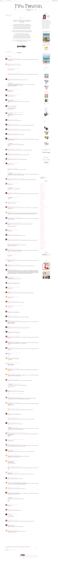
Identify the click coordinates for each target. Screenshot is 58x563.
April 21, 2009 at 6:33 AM (20, 178)
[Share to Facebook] (19, 52)
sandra (10, 254)
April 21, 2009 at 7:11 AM (16, 197)
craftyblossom (42, 195)
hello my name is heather (43, 206)
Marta (10, 477)
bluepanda (10, 487)
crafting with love (42, 194)
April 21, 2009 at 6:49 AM (14, 183)
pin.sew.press (42, 229)
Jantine (10, 413)
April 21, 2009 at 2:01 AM (13, 105)
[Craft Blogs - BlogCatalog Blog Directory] (29, 556)
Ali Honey (10, 128)
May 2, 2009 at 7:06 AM (16, 492)
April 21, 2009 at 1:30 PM (17, 282)
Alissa (10, 331)
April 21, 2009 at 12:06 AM (15, 89)
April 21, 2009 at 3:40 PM (14, 296)
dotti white (10, 379)
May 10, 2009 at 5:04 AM (15, 530)
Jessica (10, 341)
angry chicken (42, 187)
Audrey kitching (11, 466)
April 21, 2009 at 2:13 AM (20, 112)
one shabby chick (42, 227)
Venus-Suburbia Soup (12, 439)
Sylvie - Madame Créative (12, 112)
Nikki (9, 119)
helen (10, 206)
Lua (9, 105)
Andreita (10, 320)
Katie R (10, 133)
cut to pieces (42, 197)
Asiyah (10, 296)
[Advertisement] (44, 295)
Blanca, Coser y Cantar (11, 393)
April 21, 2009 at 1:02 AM (17, 99)
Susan (10, 192)
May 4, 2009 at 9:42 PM (15, 509)
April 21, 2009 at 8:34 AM (18, 222)
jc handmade (42, 212)
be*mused (41, 189)
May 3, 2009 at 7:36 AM (14, 504)
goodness (41, 203)
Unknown (9, 63)
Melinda (10, 291)
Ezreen (10, 357)
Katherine (9, 58)
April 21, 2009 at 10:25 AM (15, 243)
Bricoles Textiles (11, 99)
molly (9, 168)
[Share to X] (18, 52)
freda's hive (42, 202)
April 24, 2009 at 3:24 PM (14, 408)
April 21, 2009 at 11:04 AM (15, 254)
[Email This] (17, 52)
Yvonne (10, 243)
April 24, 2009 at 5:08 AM (14, 390)
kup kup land (42, 213)
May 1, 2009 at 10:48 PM (16, 487)
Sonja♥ (10, 460)
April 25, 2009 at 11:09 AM (15, 422)
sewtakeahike (42, 238)
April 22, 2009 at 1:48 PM (14, 347)
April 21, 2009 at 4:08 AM (15, 128)
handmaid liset (42, 204)
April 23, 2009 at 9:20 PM (16, 379)
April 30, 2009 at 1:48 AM (14, 477)
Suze (9, 311)
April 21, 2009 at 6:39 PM (14, 311)
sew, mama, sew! (42, 237)
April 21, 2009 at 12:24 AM (15, 94)
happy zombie (42, 205)
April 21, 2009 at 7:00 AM (14, 192)
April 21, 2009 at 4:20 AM (15, 133)
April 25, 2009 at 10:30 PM (23, 432)
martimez (9, 89)
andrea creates (42, 186)
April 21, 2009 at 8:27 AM (16, 217)
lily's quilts (41, 214)
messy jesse (42, 218)
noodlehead (42, 222)
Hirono (10, 408)
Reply (8, 61)
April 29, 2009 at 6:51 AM (17, 466)
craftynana (10, 217)
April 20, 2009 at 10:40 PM (15, 58)
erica (9, 504)
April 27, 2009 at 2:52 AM (18, 444)
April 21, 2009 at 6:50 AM (16, 187)
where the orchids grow (43, 246)
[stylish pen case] (46, 130)
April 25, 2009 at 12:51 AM (15, 413)
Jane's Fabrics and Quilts (13, 178)
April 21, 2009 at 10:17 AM (15, 234)
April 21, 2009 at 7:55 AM (14, 206)
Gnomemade (11, 492)
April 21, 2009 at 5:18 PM (19, 305)
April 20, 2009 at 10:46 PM (15, 63)
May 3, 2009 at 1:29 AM (16, 497)
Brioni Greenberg (11, 444)
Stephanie (10, 68)
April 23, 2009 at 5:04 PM (16, 368)
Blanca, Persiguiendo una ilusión (19, 393)
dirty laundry (42, 198)
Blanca (10, 390)
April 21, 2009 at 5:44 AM (15, 153)
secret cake (10, 368)
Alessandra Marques (12, 305)
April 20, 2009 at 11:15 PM (15, 68)
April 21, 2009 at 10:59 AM (16, 249)
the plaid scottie (42, 243)
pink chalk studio (42, 230)
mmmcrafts (41, 219)
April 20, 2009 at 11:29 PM (17, 73)
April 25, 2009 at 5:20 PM (15, 427)
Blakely (10, 229)
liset (9, 524)
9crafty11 (10, 153)
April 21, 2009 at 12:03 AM (16, 83)
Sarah (10, 269)
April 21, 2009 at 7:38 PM (15, 320)
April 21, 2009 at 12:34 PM (15, 264)
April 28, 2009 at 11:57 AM (15, 460)
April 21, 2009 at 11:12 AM (15, 259)
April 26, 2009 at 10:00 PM (19, 439)
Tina (9, 78)
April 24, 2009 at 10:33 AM (15, 402)
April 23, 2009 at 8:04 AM (14, 357)
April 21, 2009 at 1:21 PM (14, 269)
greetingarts (11, 249)
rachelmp (10, 509)
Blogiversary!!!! (9, 15)
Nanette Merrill (11, 282)
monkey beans (42, 220)
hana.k (10, 264)
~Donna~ (10, 259)
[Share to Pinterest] (20, 52)
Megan (10, 347)
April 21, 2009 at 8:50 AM (15, 229)
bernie (10, 422)
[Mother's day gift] (46, 134)
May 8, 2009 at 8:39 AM (13, 524)
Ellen (9, 183)
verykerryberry (42, 244)
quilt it (41, 235)
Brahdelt (9, 94)
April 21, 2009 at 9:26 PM (14, 331)
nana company (42, 221)
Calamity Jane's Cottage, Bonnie (14, 432)
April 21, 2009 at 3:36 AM (14, 119)
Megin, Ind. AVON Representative (14, 482)
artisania (41, 188)
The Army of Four (11, 222)
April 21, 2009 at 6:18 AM (14, 168)
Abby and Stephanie (12, 158)
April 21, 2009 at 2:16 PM (15, 291)
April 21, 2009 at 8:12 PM (14, 326)
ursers (10, 234)
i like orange (42, 210)
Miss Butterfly (10, 73)
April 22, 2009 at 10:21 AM (15, 341)
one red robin (42, 226)
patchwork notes (42, 228)
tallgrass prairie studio (43, 242)
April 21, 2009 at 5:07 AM (16, 143)
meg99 (10, 402)
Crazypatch (10, 449)
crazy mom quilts (42, 196)
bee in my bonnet (42, 190)
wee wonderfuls (42, 245)
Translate (49, 255)
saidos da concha (42, 236)
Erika (9, 326)
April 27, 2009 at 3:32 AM (16, 449)
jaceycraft (41, 211)
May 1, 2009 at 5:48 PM (22, 482)
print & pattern (42, 234)
